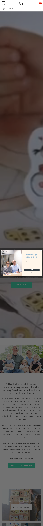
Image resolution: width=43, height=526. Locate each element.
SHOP (32, 269)
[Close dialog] (41, 250)
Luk (32, 272)
